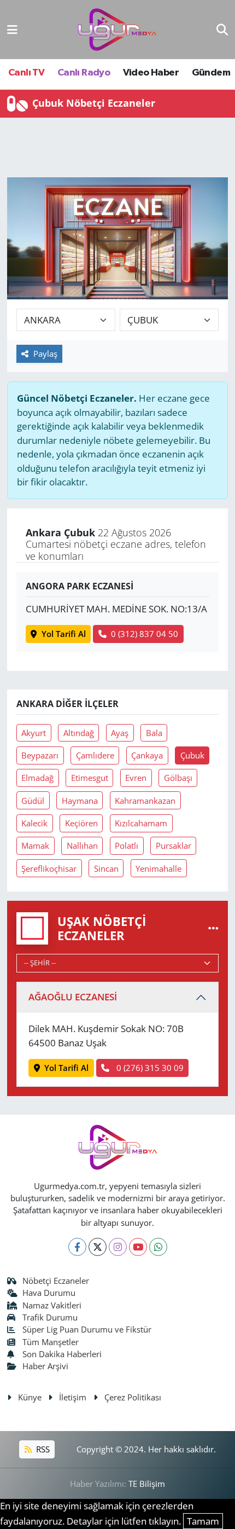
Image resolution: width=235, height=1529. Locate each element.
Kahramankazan (145, 800)
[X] (98, 1247)
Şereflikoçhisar (49, 868)
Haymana (80, 800)
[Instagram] (118, 1247)
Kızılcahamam (141, 823)
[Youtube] (138, 1247)
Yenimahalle (158, 868)
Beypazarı (39, 755)
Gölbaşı (178, 777)
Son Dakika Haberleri (62, 1353)
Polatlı (126, 845)
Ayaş (119, 732)
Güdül (32, 800)
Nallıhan (82, 845)
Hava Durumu (48, 1292)
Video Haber (151, 73)
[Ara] (222, 29)
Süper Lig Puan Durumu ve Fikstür (86, 1329)
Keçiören (81, 823)
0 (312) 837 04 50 (144, 633)
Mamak (35, 845)
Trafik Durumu (50, 1317)
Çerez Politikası (132, 1397)
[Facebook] (77, 1247)
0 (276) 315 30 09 (149, 1067)
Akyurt (33, 732)
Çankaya (147, 755)
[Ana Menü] (12, 29)
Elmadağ (37, 777)
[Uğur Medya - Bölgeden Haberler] (117, 30)
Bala (154, 732)
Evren (135, 777)
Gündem (211, 73)
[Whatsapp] (158, 1247)
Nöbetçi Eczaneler (55, 1280)
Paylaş (45, 353)
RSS (42, 1449)
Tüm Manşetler (50, 1341)
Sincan (106, 868)
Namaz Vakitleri (51, 1305)
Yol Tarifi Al (64, 633)
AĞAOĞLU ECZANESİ (72, 997)
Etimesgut (89, 777)
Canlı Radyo (83, 73)
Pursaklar (173, 845)
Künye (30, 1397)
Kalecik (34, 823)
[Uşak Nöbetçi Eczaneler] (213, 928)
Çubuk (192, 755)
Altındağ (78, 732)
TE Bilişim (146, 1483)
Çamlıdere (95, 755)
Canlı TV (26, 73)
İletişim (72, 1397)
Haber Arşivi (45, 1365)
